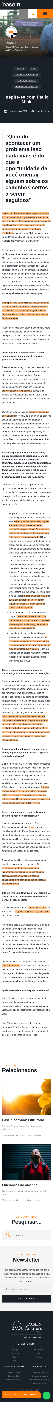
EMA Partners (38, 1350)
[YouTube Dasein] (31, 1390)
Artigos (20, 69)
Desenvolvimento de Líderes (39, 1379)
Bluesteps (38, 1357)
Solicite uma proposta (21, 1394)
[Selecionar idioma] (23, 13)
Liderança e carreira (26, 81)
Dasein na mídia (13, 1376)
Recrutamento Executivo (40, 1376)
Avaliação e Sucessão (39, 1372)
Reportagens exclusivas (26, 87)
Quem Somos (14, 1353)
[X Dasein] (37, 1390)
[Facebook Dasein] (16, 1390)
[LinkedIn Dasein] (21, 1390)
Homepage (14, 1350)
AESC (39, 1353)
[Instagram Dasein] (26, 1390)
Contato (14, 1360)
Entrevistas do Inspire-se (26, 75)
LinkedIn (32, 827)
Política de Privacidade (13, 1379)
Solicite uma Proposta (40, 1383)
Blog (33, 69)
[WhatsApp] (46, 1395)
